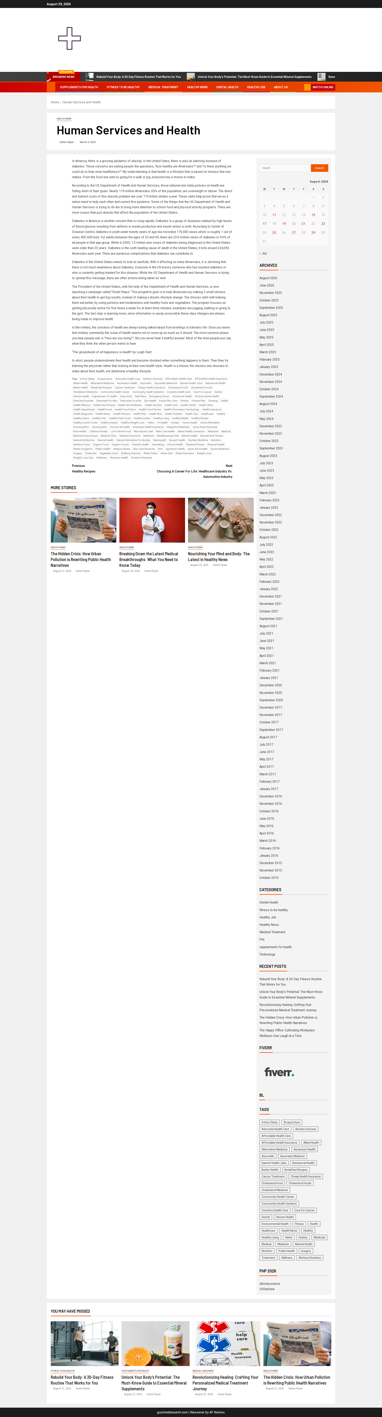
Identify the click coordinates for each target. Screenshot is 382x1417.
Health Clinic (206, 405)
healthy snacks (109, 422)
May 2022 (266, 559)
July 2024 (266, 411)
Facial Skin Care (168, 400)
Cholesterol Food (178, 387)
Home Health (189, 422)
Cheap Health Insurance (151, 387)
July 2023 (266, 463)
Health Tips (191, 413)
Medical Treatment (163, 87)
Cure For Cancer (202, 391)
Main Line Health (165, 431)
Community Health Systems (148, 391)
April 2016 (266, 833)
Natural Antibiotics (84, 440)
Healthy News (197, 87)
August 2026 (268, 278)
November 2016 (270, 804)
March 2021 (267, 663)
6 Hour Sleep (87, 378)
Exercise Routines (83, 400)
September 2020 (271, 700)
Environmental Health (207, 396)
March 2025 (267, 352)
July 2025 (266, 322)
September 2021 (271, 619)
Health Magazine (83, 413)
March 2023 (267, 493)
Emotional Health (182, 396)
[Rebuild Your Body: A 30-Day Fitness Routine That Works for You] (85, 1343)
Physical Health (216, 444)
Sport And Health (198, 448)
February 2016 (269, 848)
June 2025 (266, 330)
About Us (281, 87)
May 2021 (266, 648)
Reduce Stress (121, 448)
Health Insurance (211, 409)
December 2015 (270, 863)
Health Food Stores (150, 409)
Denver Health (81, 396)
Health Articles (153, 405)
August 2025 (268, 315)
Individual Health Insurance (148, 426)
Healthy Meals (180, 418)
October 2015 (269, 878)
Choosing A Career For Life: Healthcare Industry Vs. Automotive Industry (194, 471)
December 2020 (270, 685)
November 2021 (270, 604)
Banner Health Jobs (191, 383)
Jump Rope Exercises (205, 426)
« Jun (263, 253)
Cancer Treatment (125, 387)
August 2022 (268, 537)
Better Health (80, 387)
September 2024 (271, 396)
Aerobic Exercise (152, 378)
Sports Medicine (219, 448)
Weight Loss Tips (83, 457)
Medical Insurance (130, 435)
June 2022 (266, 552)
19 (284, 224)
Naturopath (159, 440)
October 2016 (269, 811)
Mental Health (189, 435)
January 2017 (268, 789)
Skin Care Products (144, 448)
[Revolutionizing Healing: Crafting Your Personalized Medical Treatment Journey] (226, 1343)
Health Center (188, 405)
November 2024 (270, 382)
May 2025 (266, 337)
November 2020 (270, 693)
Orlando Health (140, 444)
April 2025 (266, 345)
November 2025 (270, 293)
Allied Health (80, 383)
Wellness (101, 457)
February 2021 (269, 670)
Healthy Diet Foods (120, 418)
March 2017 (267, 774)
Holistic (175, 422)
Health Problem (173, 413)
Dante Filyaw (67, 142)
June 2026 (266, 285)
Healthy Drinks (142, 418)
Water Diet (166, 453)
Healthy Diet (99, 418)
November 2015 (270, 870)
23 (323, 224)
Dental (218, 391)
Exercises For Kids (130, 400)
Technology (267, 954)
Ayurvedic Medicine (166, 383)
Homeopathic (81, 426)
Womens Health (119, 457)
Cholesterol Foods (201, 387)
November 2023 (270, 433)
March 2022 (267, 574)
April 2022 (266, 567)
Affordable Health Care (178, 378)
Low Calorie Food (121, 431)
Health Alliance (81, 405)
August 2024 (268, 404)
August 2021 (268, 626)
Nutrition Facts (81, 444)
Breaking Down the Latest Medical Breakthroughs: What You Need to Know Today (148, 559)
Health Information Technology (181, 409)
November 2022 (270, 522)
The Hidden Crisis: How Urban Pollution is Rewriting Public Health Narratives (81, 559)
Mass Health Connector (191, 431)
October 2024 (269, 389)
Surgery (77, 453)
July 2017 (266, 744)
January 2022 (268, 589)
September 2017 (271, 730)
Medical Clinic (109, 435)
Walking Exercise (130, 453)
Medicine (148, 435)
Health (224, 400)
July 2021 (266, 633)
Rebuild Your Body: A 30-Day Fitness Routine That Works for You (138, 76)
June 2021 (266, 641)
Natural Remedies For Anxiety (133, 440)
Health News (103, 413)
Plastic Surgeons (83, 448)
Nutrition (216, 440)
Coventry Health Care (178, 391)
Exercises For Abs (106, 400)
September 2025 (271, 308)
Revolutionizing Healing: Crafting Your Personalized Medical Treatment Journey (225, 1382)
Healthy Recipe (199, 418)
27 (294, 233)
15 (313, 215)
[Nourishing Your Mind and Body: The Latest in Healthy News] (221, 520)
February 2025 (269, 359)
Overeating (158, 444)
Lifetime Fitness (98, 431)
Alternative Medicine (102, 383)
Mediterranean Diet (168, 435)
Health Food (105, 409)
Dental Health (227, 87)
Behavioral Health (215, 383)
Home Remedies (209, 422)
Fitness (184, 400)
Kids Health (79, 431)
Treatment (90, 453)
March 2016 (267, 841)
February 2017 (269, 781)
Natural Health (105, 440)
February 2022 (269, 582)
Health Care (171, 405)
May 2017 (266, 759)
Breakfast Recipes (101, 387)
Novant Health (177, 440)
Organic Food (101, 444)
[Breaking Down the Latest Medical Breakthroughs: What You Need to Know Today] (152, 520)
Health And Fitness (104, 405)
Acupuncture (104, 378)
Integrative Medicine (178, 426)
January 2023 (268, 507)
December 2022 (270, 515)
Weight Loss (204, 453)
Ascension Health (127, 383)
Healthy (220, 413)
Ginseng (213, 400)
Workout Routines (141, 457)
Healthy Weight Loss (132, 422)
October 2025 (269, 300)
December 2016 (270, 796)
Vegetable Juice (108, 453)
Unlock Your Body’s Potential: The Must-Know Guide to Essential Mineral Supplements (255, 76)
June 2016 (266, 818)
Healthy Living (161, 418)
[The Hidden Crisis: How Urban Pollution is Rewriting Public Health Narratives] (83, 520)
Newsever (197, 1412)
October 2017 (269, 722)
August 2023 (268, 456)
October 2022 (269, 530)
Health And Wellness (130, 405)
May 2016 (266, 826)
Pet (261, 939)
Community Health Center (114, 391)
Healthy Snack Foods (85, 422)
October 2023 (269, 441)
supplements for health (79, 87)
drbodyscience (269, 1284)
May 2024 (266, 419)
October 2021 (269, 611)
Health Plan (139, 413)
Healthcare (207, 413)
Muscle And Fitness (211, 435)
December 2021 (270, 596)
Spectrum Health (175, 448)
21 (303, 224)
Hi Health (162, 422)
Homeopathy (99, 426)
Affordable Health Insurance (211, 378)
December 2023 (270, 426)
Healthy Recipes (84, 468)
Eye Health (150, 400)
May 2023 (266, 478)
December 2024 (270, 374)
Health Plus (155, 413)
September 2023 (271, 448)
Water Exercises (184, 453)
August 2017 (268, 737)
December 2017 (270, 707)
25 (274, 233)
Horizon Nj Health (120, 426)
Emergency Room (159, 396)
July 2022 (266, 545)
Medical (226, 431)
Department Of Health (104, 396)
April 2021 (266, 656)
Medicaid (213, 431)
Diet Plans (140, 396)
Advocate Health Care (127, 378)
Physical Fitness (195, 444)
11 (274, 215)
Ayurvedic (146, 383)
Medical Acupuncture (85, 435)
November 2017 (270, 715)
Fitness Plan (198, 400)
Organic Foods (120, 444)
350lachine (267, 1289)
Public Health (103, 448)
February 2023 (269, 500)
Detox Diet (126, 396)
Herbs (150, 422)
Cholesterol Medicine (85, 391)
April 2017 (266, 767)
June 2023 (266, 470)
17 (264, 224)
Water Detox (150, 453)
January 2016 (268, 856)
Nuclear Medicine (198, 440)
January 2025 (268, 367)
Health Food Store (125, 409)
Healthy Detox (81, 418)
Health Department (84, 409)
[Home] (51, 87)
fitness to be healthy (123, 87)
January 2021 (268, 678)
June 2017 (266, 752)
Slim (160, 448)
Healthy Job (256, 87)
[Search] (300, 87)
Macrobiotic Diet (143, 431)
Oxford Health (175, 444)
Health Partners (121, 413)
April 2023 (266, 485)
